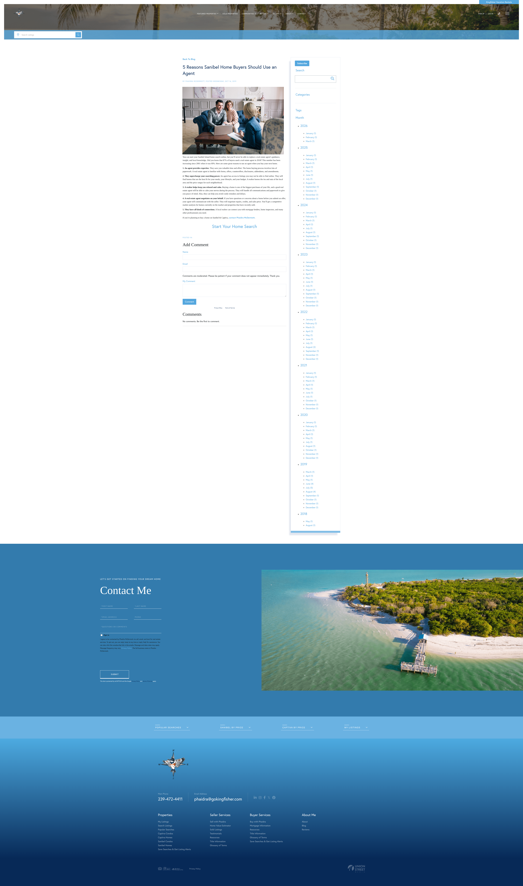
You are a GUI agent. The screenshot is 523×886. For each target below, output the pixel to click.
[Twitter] (269, 798)
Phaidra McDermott (195, 81)
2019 (303, 464)
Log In (490, 14)
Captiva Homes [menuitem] (165, 837)
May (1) (309, 171)
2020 (304, 415)
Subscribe (302, 63)
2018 (303, 513)
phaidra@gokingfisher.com (218, 799)
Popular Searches (168, 727)
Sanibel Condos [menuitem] (165, 841)
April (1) (309, 167)
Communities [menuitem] (248, 14)
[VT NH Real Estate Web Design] (356, 868)
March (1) (310, 141)
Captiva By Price (293, 727)
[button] (78, 34)
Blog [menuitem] (304, 825)
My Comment (189, 281)
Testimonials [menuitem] (216, 833)
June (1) (309, 175)
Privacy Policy (218, 308)
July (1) (309, 179)
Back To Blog (189, 59)
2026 (304, 125)
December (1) (312, 198)
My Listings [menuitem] (163, 821)
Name (185, 251)
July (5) (309, 487)
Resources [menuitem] (215, 837)
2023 (304, 254)
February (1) (311, 137)
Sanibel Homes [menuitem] (165, 845)
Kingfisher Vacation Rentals (499, 2)
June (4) (309, 483)
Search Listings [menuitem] (165, 825)
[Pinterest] (273, 798)
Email (185, 263)
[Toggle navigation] (507, 13)
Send (114, 674)
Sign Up (481, 14)
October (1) (311, 190)
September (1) (312, 186)
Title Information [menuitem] (218, 841)
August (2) (311, 347)
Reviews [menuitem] (305, 829)
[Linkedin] (255, 798)
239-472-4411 (170, 799)
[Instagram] (260, 798)
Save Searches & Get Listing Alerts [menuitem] (174, 849)
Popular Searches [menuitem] (166, 829)
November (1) (312, 194)
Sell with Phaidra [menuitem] (218, 821)
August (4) (311, 491)
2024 (304, 205)
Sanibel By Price (231, 727)
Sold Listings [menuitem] (216, 829)
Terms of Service (230, 308)
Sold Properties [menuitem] (230, 14)
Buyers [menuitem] (263, 14)
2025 (304, 147)
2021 (303, 365)
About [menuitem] (288, 14)
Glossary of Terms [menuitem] (218, 845)
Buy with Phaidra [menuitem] (258, 821)
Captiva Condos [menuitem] (165, 833)
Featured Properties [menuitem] (206, 14)
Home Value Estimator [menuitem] (220, 825)
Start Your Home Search (234, 226)
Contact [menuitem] (301, 14)
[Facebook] (265, 798)
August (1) (310, 182)
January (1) (311, 133)
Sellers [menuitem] (276, 14)
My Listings (352, 727)
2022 (304, 312)
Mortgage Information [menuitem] (260, 825)
